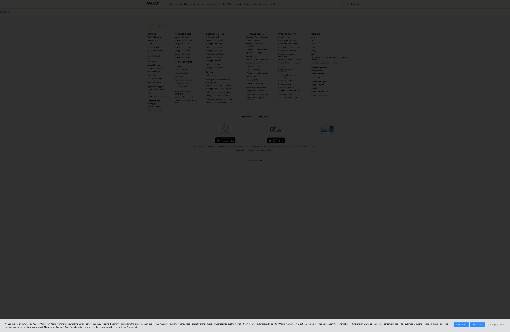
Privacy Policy (133, 327)
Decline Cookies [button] (477, 325)
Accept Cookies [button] (461, 325)
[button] (495, 324)
